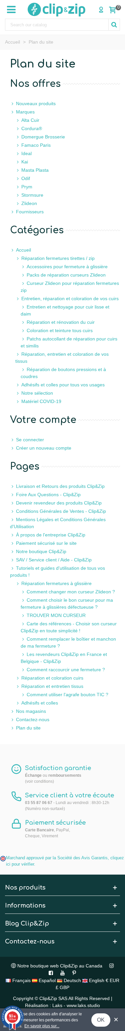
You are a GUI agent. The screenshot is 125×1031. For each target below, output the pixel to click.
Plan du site (28, 727)
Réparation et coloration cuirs (52, 678)
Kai (24, 161)
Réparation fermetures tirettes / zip (58, 258)
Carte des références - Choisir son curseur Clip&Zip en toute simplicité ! (69, 627)
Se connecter (30, 439)
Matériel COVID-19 (41, 401)
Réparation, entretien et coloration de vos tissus (62, 357)
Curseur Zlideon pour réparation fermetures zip (70, 287)
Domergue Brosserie (43, 136)
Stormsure (32, 195)
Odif (25, 178)
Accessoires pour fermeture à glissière (67, 266)
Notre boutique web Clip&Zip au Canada (59, 965)
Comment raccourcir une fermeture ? (66, 669)
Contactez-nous (32, 719)
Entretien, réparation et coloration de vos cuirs (70, 298)
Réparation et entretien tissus (52, 686)
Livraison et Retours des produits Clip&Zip (60, 486)
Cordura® (31, 128)
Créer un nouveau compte (43, 448)
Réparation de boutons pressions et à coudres (63, 373)
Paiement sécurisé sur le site (46, 543)
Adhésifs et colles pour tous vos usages (63, 384)
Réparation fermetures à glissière (56, 583)
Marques (25, 111)
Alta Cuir (30, 120)
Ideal (26, 153)
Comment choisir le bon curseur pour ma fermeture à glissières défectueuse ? (67, 603)
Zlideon (29, 203)
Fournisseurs (30, 211)
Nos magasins (31, 711)
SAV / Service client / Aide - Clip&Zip (54, 559)
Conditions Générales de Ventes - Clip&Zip (61, 511)
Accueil (23, 250)
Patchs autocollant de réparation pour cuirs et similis (69, 342)
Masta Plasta (35, 170)
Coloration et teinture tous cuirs (60, 330)
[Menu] (11, 9)
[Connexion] (101, 9)
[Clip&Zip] (56, 9)
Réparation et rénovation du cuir (61, 322)
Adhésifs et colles (39, 703)
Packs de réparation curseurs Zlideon (66, 275)
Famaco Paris (36, 145)
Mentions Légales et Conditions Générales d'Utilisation (58, 523)
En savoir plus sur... (41, 1026)
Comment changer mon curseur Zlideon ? (71, 591)
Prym (26, 186)
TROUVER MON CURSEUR (56, 615)
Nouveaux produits (36, 103)
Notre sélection (37, 393)
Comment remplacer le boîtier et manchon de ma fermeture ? (68, 642)
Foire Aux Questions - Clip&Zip (48, 494)
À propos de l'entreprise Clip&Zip (50, 534)
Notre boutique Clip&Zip (41, 551)
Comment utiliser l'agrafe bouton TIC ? (67, 694)
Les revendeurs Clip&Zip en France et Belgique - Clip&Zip (64, 658)
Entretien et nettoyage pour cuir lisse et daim (65, 310)
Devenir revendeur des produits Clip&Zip (59, 503)
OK (101, 1020)
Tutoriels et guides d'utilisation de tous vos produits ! (57, 571)
